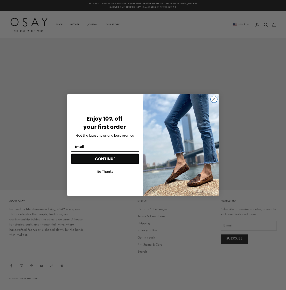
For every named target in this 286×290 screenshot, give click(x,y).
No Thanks (105, 171)
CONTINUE (105, 159)
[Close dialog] (214, 99)
